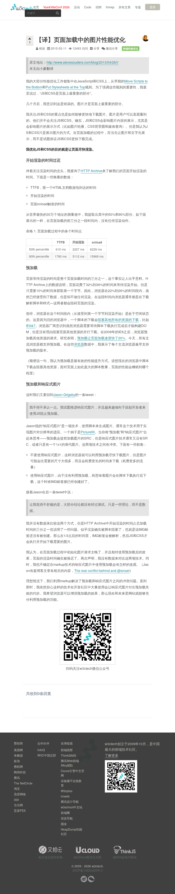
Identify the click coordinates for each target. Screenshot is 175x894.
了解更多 (111, 755)
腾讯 (17, 777)
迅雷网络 (20, 794)
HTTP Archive (91, 170)
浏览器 (79, 344)
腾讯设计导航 (70, 801)
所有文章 (125, 7)
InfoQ (41, 750)
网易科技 (20, 772)
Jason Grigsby (64, 394)
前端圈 (65, 812)
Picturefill (88, 431)
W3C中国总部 (46, 755)
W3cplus (66, 791)
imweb (65, 796)
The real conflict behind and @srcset (102, 570)
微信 (91, 879)
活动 (77, 7)
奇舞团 (18, 755)
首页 (36, 7)
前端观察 (67, 750)
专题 (138, 7)
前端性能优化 (130, 48)
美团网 (18, 750)
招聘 (99, 7)
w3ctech (22, 7)
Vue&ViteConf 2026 (56, 7)
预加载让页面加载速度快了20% (101, 338)
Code (87, 7)
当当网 (18, 805)
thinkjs (110, 7)
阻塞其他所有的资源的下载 (118, 319)
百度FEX (20, 810)
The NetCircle (23, 783)
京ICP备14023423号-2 (87, 870)
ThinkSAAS (68, 755)
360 (16, 799)
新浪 (17, 761)
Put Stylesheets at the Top (65, 87)
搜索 (57, 13)
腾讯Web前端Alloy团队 (70, 763)
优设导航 (67, 818)
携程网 (18, 766)
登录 (153, 7)
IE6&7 (30, 325)
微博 (84, 879)
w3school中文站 (71, 807)
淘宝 (17, 788)
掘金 (64, 824)
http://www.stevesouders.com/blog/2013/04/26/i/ (82, 62)
